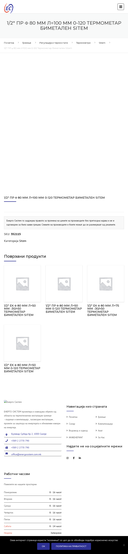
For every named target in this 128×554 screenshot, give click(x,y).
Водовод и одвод (78, 430)
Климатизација (105, 423)
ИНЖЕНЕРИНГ (76, 437)
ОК (43, 546)
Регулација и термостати (54, 42)
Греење (26, 42)
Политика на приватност (71, 546)
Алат (100, 430)
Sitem (102, 42)
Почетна (9, 42)
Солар (72, 423)
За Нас (101, 437)
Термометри (83, 42)
